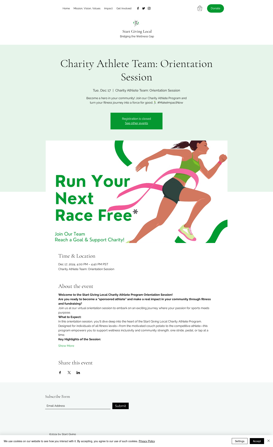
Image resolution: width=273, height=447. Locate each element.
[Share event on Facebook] (60, 372)
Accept (257, 441)
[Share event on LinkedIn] (78, 372)
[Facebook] (138, 8)
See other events (136, 123)
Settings (239, 441)
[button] (200, 8)
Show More (66, 346)
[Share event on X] (69, 372)
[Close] (268, 441)
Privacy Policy (147, 441)
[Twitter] (143, 8)
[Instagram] (149, 8)
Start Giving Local (137, 31)
